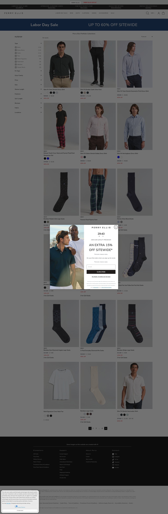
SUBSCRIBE (101, 272)
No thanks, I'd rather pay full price (101, 277)
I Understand (20, 510)
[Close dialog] (115, 227)
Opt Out (8, 503)
